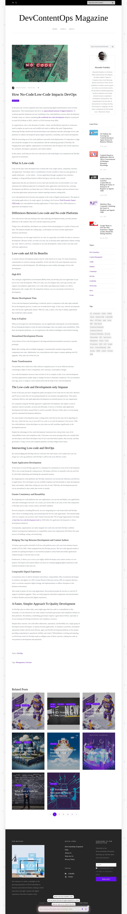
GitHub (109, 313)
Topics (63, 29)
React (91, 320)
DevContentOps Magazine (63, 17)
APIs (108, 347)
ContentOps (93, 271)
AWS (100, 344)
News (91, 290)
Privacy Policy (70, 859)
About (72, 29)
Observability (94, 337)
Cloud (106, 340)
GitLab (92, 317)
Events (92, 295)
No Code (107, 334)
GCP (105, 344)
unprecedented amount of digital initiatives (58, 111)
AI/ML (92, 262)
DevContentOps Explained (74, 847)
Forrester (29, 662)
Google (110, 344)
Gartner (104, 351)
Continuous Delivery (96, 330)
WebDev (92, 266)
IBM (91, 354)
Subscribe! (106, 879)
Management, (20, 662)
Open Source (107, 337)
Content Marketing (100, 347)
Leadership (93, 281)
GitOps (104, 313)
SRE (91, 323)
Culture (101, 340)
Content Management (96, 257)
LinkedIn (71, 873)
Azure (92, 347)
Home (55, 29)
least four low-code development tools (26, 520)
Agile (104, 320)
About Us (68, 853)
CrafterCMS (109, 317)
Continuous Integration (96, 327)
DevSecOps (93, 286)
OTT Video (98, 320)
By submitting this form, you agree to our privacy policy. (105, 871)
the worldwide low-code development (51, 117)
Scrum (109, 320)
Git (91, 313)
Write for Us (69, 856)
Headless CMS (100, 317)
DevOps (15, 100)
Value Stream (98, 323)
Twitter (70, 877)
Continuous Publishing (96, 334)
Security (92, 351)
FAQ (66, 850)
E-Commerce (94, 344)
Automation (96, 313)
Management (94, 340)
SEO (100, 337)
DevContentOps (94, 252)
